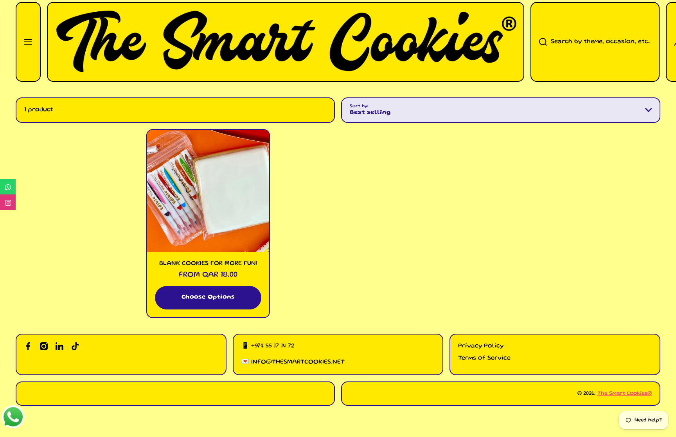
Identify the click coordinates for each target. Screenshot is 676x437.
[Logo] (285, 42)
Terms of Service (484, 358)
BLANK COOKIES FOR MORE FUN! (208, 263)
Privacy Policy (480, 346)
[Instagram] (8, 202)
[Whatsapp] (8, 186)
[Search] (538, 42)
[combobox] (595, 42)
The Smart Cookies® (624, 393)
